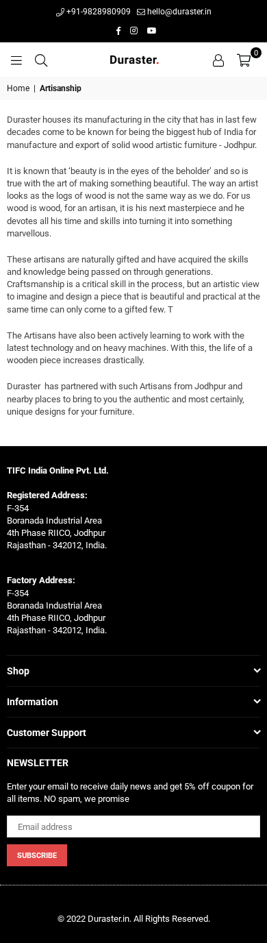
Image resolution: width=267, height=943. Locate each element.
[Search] (41, 59)
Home (18, 88)
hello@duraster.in (178, 11)
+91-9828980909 (97, 11)
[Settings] (218, 59)
